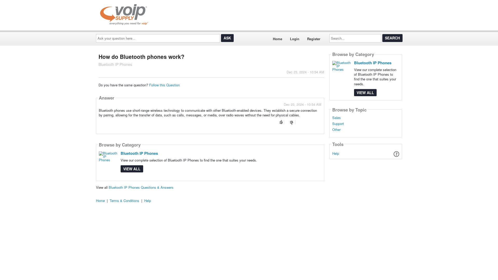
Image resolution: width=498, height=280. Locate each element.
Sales (336, 118)
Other (336, 129)
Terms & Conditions (124, 200)
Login (294, 38)
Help (335, 153)
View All (132, 168)
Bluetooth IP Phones (139, 153)
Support (338, 123)
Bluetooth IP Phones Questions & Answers (141, 187)
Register (313, 38)
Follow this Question (164, 84)
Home (277, 38)
